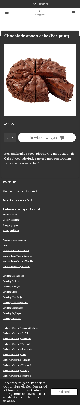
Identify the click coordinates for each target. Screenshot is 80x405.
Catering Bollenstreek (13, 276)
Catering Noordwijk (12, 297)
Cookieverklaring (11, 220)
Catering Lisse (10, 292)
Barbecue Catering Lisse (14, 354)
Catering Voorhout (12, 318)
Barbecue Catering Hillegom (16, 359)
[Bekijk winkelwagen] (73, 12)
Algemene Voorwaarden (14, 240)
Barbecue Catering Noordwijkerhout (20, 328)
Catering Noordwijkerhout (15, 302)
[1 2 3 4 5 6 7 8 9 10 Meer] (10, 137)
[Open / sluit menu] (7, 12)
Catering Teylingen (12, 313)
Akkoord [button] (64, 391)
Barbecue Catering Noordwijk (17, 338)
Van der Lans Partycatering (16, 266)
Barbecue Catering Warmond (17, 365)
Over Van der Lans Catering (16, 250)
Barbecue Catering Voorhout (16, 344)
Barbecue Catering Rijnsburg (17, 375)
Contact (6, 245)
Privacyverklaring (11, 230)
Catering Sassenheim (13, 308)
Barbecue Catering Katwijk (16, 370)
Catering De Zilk (11, 281)
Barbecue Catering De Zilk (15, 333)
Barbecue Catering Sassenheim (18, 349)
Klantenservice (10, 214)
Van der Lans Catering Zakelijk (18, 261)
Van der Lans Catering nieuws (17, 256)
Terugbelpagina (10, 225)
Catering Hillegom (11, 286)
